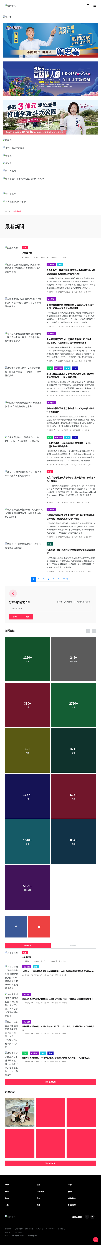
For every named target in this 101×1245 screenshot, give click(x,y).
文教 (74, 368)
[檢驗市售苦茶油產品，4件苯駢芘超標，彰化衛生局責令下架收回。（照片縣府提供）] (24, 371)
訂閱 (15, 617)
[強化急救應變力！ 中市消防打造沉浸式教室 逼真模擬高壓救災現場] (19, 1112)
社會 (49, 368)
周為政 (51, 396)
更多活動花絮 (50, 1163)
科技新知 (72, 1198)
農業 (7, 1191)
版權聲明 (61, 1229)
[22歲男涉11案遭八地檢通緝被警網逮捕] (50, 1112)
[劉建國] (50, 140)
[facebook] (16, 926)
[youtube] (39, 926)
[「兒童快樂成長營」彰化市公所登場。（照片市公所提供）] (19, 1143)
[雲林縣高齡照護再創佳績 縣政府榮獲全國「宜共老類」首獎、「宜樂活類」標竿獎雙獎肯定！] (24, 337)
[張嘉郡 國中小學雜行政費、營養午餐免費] (50, 178)
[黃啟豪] (50, 17)
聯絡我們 (39, 1229)
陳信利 (51, 292)
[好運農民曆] (11, 247)
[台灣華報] (10, 5)
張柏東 (51, 571)
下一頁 (65, 579)
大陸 (7, 1205)
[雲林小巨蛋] (50, 194)
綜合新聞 (51, 264)
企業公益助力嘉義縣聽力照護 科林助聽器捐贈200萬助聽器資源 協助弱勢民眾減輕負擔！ (58, 971)
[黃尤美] (50, 117)
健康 (60, 264)
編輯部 (27, 257)
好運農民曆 (27, 253)
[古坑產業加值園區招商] (50, 201)
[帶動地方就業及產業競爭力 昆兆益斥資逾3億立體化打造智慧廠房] (24, 404)
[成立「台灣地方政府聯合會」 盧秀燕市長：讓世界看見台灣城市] (24, 473)
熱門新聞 (73, 946)
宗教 (49, 544)
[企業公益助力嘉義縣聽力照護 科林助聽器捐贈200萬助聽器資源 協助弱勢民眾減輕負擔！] (24, 268)
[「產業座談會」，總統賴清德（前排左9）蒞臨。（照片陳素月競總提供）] (24, 439)
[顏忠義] (50, 40)
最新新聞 (27, 946)
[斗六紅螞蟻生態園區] (50, 148)
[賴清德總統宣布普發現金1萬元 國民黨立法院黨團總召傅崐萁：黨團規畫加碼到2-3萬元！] (24, 513)
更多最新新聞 (50, 1082)
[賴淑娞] (50, 163)
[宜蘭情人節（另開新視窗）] (50, 78)
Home (7, 211)
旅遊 (7, 1198)
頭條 (24, 247)
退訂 (27, 617)
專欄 (38, 1205)
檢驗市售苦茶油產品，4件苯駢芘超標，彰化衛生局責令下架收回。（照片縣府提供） (56, 1058)
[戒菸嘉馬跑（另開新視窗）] (50, 171)
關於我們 (29, 1229)
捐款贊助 (19, 1229)
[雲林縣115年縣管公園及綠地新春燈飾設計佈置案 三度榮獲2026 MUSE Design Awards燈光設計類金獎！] (81, 1112)
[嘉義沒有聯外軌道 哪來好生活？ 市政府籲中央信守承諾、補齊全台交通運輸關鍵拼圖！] (24, 302)
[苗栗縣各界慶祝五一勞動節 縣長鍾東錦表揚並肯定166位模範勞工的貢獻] (50, 1143)
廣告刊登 (8, 1229)
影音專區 (72, 1205)
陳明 (51, 430)
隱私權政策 (50, 1229)
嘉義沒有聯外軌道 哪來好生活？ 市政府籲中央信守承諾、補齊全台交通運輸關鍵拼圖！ (57, 999)
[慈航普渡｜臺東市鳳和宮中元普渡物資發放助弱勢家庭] (24, 545)
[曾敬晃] (50, 155)
